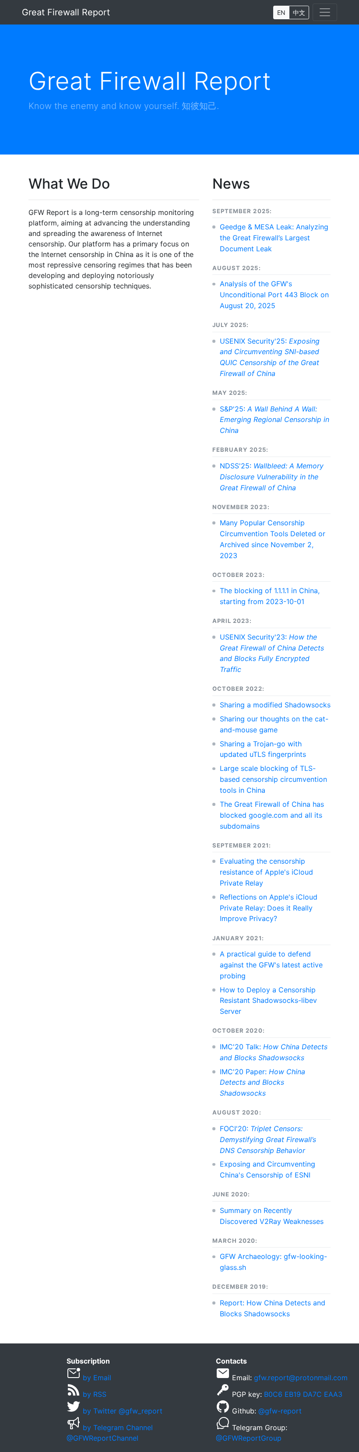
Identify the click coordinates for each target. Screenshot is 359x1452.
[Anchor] (117, 183)
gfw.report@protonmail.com (301, 1377)
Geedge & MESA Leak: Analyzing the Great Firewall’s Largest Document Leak (274, 237)
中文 (299, 12)
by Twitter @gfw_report (122, 1410)
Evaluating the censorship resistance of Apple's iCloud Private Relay (266, 872)
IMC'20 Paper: (262, 1082)
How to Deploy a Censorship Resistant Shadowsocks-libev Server (268, 1000)
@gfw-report (280, 1410)
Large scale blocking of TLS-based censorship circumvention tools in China (273, 779)
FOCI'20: (268, 1139)
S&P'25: (274, 419)
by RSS (94, 1394)
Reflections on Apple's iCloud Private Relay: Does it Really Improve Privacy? (268, 908)
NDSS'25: (272, 476)
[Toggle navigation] (325, 12)
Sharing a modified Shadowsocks (275, 704)
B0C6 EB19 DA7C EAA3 (303, 1394)
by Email (97, 1377)
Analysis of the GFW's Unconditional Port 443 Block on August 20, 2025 (274, 294)
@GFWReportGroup (249, 1438)
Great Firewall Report (66, 12)
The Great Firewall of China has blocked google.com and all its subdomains (272, 815)
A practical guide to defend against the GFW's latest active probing (271, 964)
